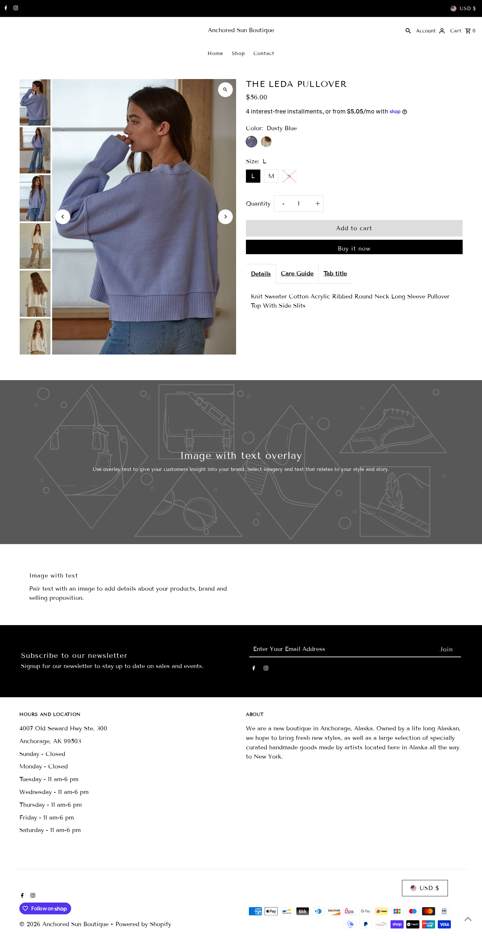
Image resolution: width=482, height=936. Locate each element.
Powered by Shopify (143, 924)
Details (261, 273)
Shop (238, 53)
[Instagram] (15, 8)
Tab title (335, 273)
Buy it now (354, 248)
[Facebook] (5, 8)
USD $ (468, 8)
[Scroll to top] (468, 918)
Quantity (258, 203)
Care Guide (297, 273)
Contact (263, 53)
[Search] (408, 30)
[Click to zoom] (225, 89)
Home (215, 53)
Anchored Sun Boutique (241, 30)
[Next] (225, 216)
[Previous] (62, 216)
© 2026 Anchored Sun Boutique (64, 924)
